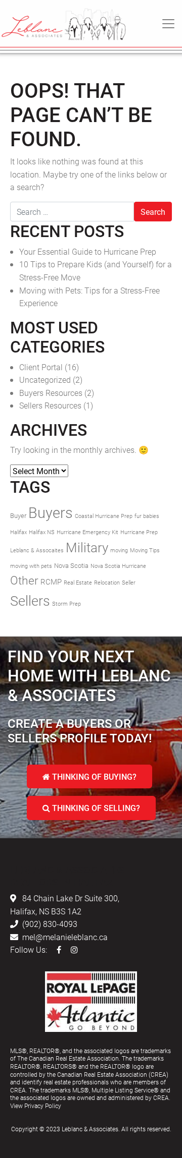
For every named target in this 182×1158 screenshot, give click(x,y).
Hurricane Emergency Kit (87, 532)
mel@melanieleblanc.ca (65, 937)
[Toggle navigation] (168, 23)
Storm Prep (66, 603)
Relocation (107, 582)
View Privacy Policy (35, 1106)
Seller (128, 582)
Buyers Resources (50, 392)
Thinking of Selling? (95, 807)
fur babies (146, 515)
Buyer (18, 515)
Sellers (30, 600)
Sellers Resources (50, 405)
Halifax (18, 532)
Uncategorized (45, 379)
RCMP (51, 581)
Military (87, 547)
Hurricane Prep (139, 532)
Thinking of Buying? (93, 776)
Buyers (50, 512)
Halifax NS (42, 532)
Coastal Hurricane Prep (103, 515)
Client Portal (41, 367)
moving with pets (31, 565)
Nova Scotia (71, 565)
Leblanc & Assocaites (37, 550)
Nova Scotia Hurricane (118, 565)
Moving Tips (145, 550)
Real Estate (78, 582)
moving (119, 550)
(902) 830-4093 (49, 923)
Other (24, 580)
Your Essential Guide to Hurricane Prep (87, 251)
